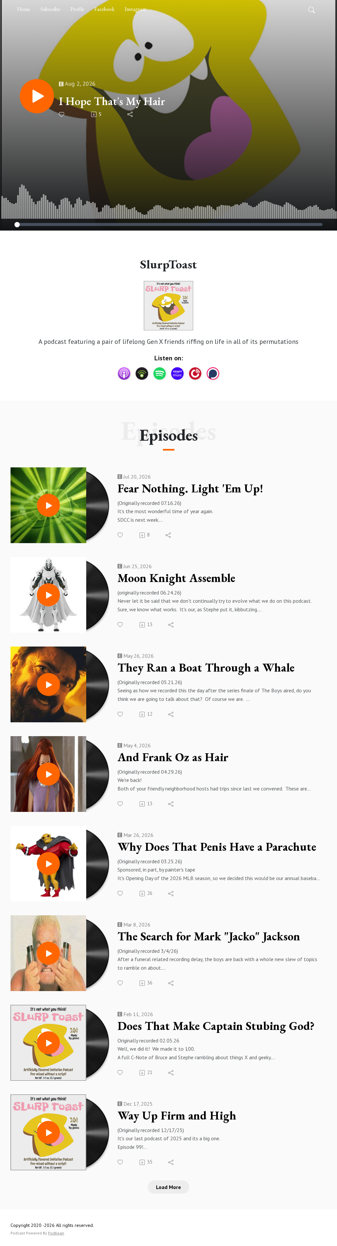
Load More (168, 1187)
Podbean (56, 1233)
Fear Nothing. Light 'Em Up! (190, 488)
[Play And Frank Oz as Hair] (48, 774)
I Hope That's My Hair (112, 101)
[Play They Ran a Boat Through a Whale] (48, 684)
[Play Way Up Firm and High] (48, 1132)
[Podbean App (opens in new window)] (142, 373)
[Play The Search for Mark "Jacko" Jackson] (48, 953)
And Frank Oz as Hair (172, 757)
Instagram (135, 9)
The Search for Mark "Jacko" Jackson (208, 936)
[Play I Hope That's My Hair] (37, 96)
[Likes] (62, 114)
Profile (77, 9)
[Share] (130, 114)
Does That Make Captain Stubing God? (216, 1026)
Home (23, 9)
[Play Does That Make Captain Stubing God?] (48, 1042)
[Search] (312, 9)
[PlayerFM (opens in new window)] (195, 373)
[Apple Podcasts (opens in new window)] (124, 373)
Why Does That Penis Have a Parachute (216, 846)
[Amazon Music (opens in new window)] (177, 373)
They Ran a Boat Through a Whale (206, 667)
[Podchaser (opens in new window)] (213, 373)
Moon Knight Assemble (176, 578)
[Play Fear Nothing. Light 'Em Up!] (48, 505)
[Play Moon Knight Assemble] (48, 594)
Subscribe (50, 9)
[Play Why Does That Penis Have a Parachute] (48, 863)
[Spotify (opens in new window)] (159, 373)
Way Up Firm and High (176, 1115)
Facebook (104, 9)
